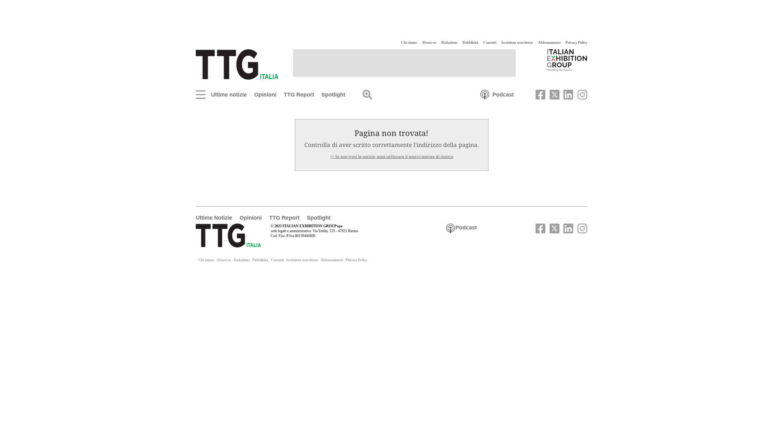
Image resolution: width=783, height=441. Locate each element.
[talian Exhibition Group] (567, 60)
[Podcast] (485, 94)
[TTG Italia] (237, 64)
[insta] (580, 94)
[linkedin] (568, 94)
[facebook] (540, 94)
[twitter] (554, 94)
